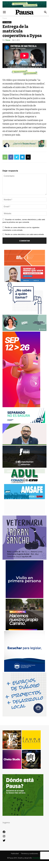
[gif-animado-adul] (24, 483)
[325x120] (24, 422)
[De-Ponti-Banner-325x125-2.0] (24, 330)
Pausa (5, 18)
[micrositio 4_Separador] (24, 72)
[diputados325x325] (24, 671)
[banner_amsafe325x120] (24, 498)
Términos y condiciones (29, 853)
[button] (45, 12)
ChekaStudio (36, 858)
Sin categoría (7, 22)
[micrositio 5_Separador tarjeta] (24, 143)
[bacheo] (24, 629)
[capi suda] (21, 406)
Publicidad (15, 853)
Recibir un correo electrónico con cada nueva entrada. (24, 234)
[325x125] (24, 281)
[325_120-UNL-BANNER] (24, 514)
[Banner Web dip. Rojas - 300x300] (24, 467)
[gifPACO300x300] (24, 597)
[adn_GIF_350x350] (24, 716)
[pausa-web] (24, 265)
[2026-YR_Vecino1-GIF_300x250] (24, 313)
